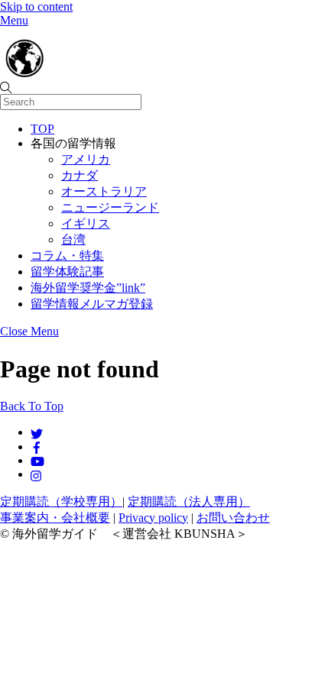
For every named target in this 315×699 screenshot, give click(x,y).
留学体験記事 (67, 271)
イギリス (85, 223)
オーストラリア (104, 191)
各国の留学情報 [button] (73, 143)
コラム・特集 (67, 255)
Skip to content (36, 6)
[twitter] (37, 432)
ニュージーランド (110, 207)
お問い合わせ (233, 517)
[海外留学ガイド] (76, 72)
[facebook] (37, 446)
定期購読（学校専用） (61, 501)
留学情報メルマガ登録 (92, 303)
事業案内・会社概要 (55, 517)
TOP (42, 128)
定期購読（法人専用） (189, 501)
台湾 (73, 239)
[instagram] (37, 474)
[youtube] (37, 460)
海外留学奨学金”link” (88, 287)
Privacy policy (153, 517)
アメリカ (85, 159)
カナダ (79, 175)
